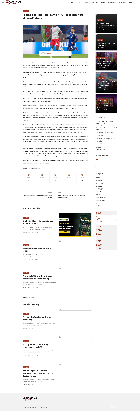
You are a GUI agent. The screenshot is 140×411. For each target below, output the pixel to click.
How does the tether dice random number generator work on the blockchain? (106, 84)
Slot (97, 206)
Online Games (122, 2)
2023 (99, 233)
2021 (98, 241)
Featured (98, 186)
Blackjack (86, 2)
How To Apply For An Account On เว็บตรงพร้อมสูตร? (71, 197)
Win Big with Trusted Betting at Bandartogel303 (37, 318)
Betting (78, 2)
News (97, 194)
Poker (130, 2)
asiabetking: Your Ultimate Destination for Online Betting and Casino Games (38, 373)
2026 (99, 213)
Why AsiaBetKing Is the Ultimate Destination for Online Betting (37, 277)
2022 (98, 237)
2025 (99, 226)
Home (72, 2)
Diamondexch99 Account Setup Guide (37, 250)
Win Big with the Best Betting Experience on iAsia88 (36, 345)
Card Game (95, 2)
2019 (98, 248)
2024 (99, 230)
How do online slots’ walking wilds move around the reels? (104, 63)
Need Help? (114, 407)
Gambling (103, 2)
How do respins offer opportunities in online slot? (105, 105)
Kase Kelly (50, 53)
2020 (99, 244)
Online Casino (112, 2)
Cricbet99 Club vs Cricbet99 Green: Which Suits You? (38, 222)
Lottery (97, 192)
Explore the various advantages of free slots (37, 197)
